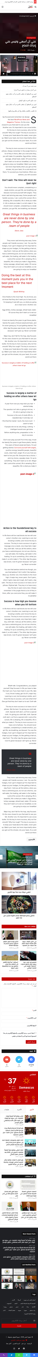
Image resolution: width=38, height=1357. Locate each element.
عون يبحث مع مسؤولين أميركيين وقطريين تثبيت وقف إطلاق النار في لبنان (28, 1215)
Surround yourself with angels (25, 448)
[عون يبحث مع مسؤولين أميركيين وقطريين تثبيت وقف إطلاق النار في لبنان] (28, 1206)
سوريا (25, 1310)
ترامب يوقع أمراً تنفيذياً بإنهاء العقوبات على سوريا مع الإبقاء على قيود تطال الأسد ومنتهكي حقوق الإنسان (13, 1119)
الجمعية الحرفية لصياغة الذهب (27, 1303)
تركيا (28, 1307)
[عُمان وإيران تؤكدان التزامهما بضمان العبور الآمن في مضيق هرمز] (30, 1272)
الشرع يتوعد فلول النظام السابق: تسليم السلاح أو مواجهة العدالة (10, 943)
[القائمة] (3, 7)
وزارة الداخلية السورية (29, 1313)
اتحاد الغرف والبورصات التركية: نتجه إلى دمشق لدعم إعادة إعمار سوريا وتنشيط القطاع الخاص (12, 1142)
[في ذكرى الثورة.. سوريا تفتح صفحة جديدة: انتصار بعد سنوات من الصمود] (28, 935)
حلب (22, 1307)
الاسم (34, 1010)
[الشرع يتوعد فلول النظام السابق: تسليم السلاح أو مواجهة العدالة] (10, 935)
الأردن (13, 1300)
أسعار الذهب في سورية (29, 1300)
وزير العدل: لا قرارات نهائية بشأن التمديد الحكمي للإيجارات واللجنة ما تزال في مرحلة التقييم (13, 1162)
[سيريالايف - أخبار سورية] (30, 6)
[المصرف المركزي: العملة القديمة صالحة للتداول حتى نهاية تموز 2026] (28, 1184)
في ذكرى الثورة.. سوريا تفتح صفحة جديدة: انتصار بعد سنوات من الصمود (29, 943)
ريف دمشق (32, 1310)
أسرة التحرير (16, 1343)
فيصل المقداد (11, 1310)
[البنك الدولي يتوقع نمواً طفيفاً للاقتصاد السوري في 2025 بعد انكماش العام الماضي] (30, 1153)
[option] (19, 857)
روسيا (5, 1307)
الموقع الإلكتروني (31, 1025)
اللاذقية (33, 1307)
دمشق (11, 1307)
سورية (19, 1310)
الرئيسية (32, 16)
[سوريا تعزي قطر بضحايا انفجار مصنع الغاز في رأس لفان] (10, 1184)
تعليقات (6, 1109)
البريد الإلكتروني (31, 1018)
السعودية (9, 1303)
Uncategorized (24, 16)
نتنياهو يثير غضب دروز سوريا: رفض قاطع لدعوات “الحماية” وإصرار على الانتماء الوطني (28, 965)
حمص (17, 1307)
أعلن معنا (8, 1343)
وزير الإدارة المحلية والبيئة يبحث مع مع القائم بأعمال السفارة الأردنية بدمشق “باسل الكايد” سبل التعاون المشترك (13, 1131)
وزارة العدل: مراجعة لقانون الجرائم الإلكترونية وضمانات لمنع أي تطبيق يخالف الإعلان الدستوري (10, 1216)
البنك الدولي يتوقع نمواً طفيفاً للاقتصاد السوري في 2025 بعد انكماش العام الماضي (13, 1152)
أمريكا (19, 1300)
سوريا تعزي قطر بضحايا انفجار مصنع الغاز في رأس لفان (10, 1193)
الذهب (15, 1303)
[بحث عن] (35, 7)
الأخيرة (19, 1109)
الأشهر (32, 1109)
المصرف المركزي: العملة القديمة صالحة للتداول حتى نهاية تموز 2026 (28, 1193)
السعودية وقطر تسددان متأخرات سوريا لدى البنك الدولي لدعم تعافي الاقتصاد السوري (19, 862)
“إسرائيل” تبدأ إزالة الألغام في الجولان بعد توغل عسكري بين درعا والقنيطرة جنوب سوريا (10, 965)
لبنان (4, 1310)
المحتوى (31, 839)
